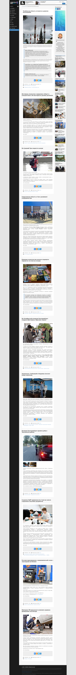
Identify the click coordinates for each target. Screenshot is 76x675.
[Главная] (14, 3)
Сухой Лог (36, 424)
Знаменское (41, 424)
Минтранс (26, 658)
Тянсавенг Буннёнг (29, 254)
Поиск (64, 3)
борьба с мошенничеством (28, 604)
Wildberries (30, 313)
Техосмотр (30, 658)
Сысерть (25, 142)
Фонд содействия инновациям (28, 555)
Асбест (33, 425)
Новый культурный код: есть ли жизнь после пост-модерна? (29, 2)
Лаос (25, 254)
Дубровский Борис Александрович (30, 85)
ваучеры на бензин (37, 604)
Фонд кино (26, 424)
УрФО (60, 1)
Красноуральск (26, 425)
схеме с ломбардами (39, 594)
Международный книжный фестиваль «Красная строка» (33, 368)
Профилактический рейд (35, 494)
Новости (26, 6)
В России (63, 1)
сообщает (26, 287)
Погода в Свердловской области (29, 191)
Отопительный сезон (35, 87)
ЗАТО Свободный (31, 424)
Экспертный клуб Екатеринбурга (43, 2)
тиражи (42, 313)
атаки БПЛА (26, 313)
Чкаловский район (27, 494)
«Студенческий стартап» (41, 555)
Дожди (37, 191)
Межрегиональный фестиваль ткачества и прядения (36, 142)
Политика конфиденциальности (27, 671)
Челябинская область (27, 87)
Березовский (45, 424)
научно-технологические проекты (38, 554)
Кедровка (49, 424)
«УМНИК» (47, 555)
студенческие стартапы (28, 554)
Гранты (35, 555)
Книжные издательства (37, 313)
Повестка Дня (23, 6)
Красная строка (46, 368)
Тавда (30, 425)
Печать (40, 84)
